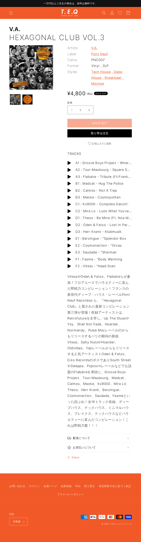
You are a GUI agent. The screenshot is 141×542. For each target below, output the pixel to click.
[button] (11, 13)
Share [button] (75, 457)
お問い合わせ (17, 486)
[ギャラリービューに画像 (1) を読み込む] (15, 99)
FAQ (78, 486)
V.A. (14, 29)
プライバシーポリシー (70, 494)
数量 (69, 102)
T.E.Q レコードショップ (121, 524)
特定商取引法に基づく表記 (115, 486)
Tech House (101, 72)
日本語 (16, 521)
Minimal (97, 84)
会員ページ (50, 486)
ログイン (34, 486)
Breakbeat (113, 78)
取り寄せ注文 (100, 133)
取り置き (89, 486)
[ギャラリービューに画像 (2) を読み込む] (27, 99)
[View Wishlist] (120, 13)
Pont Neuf (99, 54)
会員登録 (66, 486)
